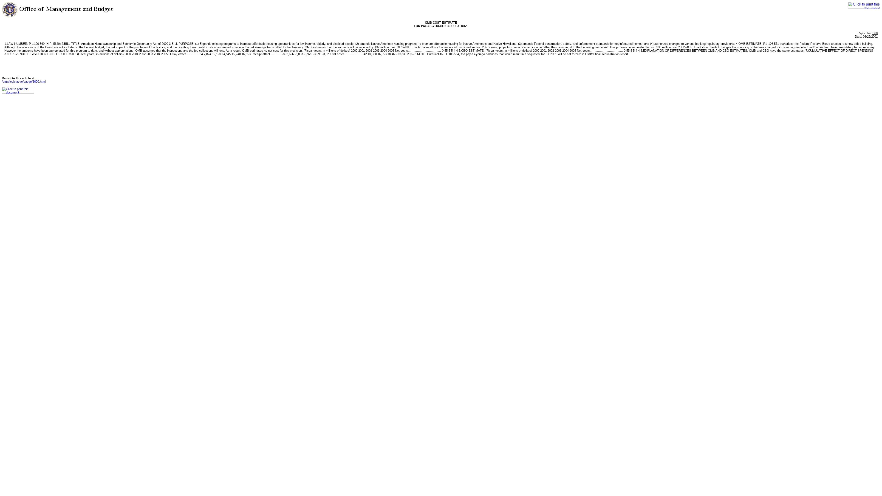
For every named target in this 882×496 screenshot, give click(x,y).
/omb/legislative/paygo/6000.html (24, 81)
